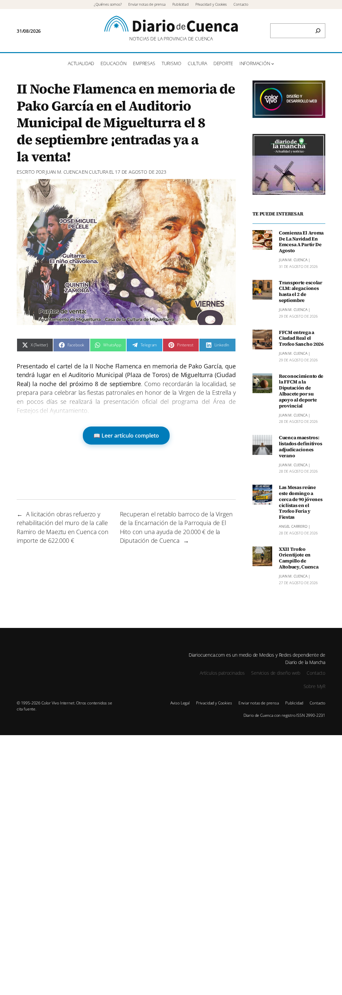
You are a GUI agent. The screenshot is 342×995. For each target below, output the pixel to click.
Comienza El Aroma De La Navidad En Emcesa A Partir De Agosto (301, 242)
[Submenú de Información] (272, 63)
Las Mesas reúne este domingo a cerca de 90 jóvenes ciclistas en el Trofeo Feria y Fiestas (301, 502)
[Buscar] (318, 30)
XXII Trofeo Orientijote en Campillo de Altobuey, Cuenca (298, 558)
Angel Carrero (293, 526)
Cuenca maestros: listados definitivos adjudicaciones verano (300, 447)
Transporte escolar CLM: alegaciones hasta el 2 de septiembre (300, 292)
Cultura (98, 172)
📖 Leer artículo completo (126, 435)
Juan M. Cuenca (63, 172)
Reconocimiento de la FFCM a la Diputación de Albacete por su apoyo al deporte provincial (301, 391)
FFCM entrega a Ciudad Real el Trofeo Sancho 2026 (301, 339)
